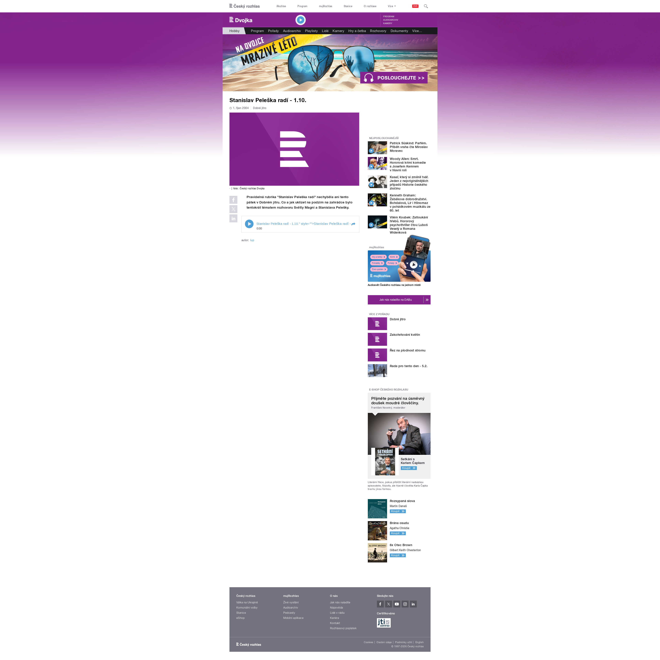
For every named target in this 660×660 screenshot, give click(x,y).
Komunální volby (246, 607)
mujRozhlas (325, 6)
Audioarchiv (390, 20)
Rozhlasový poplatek (343, 628)
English (419, 642)
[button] (353, 224)
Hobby (234, 31)
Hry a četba (357, 31)
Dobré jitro (398, 319)
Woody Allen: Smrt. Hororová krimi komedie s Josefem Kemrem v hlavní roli (408, 164)
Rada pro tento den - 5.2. (408, 366)
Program (302, 6)
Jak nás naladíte (340, 602)
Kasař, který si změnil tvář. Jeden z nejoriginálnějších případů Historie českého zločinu (409, 182)
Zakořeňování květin (405, 334)
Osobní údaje (384, 642)
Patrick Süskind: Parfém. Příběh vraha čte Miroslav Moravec (409, 146)
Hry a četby (377, 257)
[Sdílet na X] (233, 209)
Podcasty (289, 612)
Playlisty (311, 31)
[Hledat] (426, 6)
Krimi (392, 257)
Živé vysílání (377, 269)
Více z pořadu (379, 314)
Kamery (387, 23)
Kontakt (335, 623)
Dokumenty (399, 31)
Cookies (368, 642)
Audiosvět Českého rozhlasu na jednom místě (394, 285)
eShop (240, 618)
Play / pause (249, 224)
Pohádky (376, 263)
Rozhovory (378, 31)
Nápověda (336, 607)
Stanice (348, 6)
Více (417, 31)
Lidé (325, 31)
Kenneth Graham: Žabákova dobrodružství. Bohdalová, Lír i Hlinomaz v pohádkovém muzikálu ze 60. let (410, 202)
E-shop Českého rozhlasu (388, 389)
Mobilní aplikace (293, 618)
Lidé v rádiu (337, 612)
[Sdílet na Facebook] (233, 200)
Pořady (273, 31)
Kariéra (334, 618)
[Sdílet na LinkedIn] (233, 218)
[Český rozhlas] (244, 6)
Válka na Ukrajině (247, 602)
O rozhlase (370, 6)
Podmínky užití (403, 642)
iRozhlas (281, 6)
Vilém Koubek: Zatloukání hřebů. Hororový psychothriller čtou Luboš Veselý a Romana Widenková (409, 224)
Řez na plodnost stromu (408, 350)
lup (252, 240)
